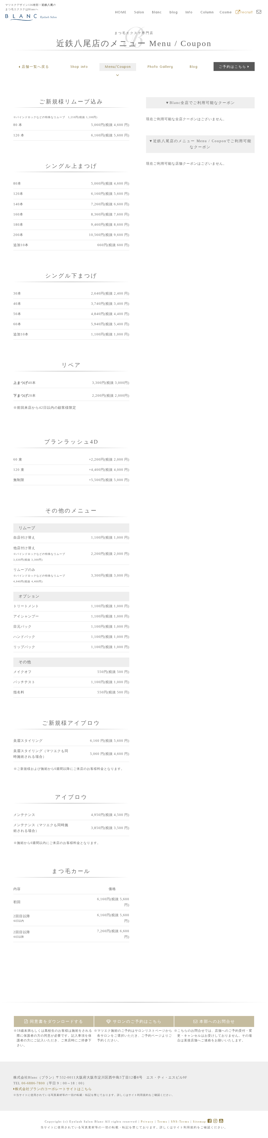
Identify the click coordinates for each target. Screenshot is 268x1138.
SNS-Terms (180, 1121)
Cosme (226, 12)
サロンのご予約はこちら (136, 1021)
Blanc (157, 12)
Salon (139, 12)
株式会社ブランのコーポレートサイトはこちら (53, 1089)
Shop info (79, 67)
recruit (247, 12)
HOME (120, 12)
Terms (162, 1121)
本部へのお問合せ (216, 1021)
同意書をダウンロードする (55, 1021)
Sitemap (199, 1121)
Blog (194, 67)
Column (207, 12)
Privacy (147, 1121)
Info (189, 12)
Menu (118, 67)
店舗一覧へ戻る (35, 67)
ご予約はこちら (232, 67)
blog (174, 12)
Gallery (160, 67)
